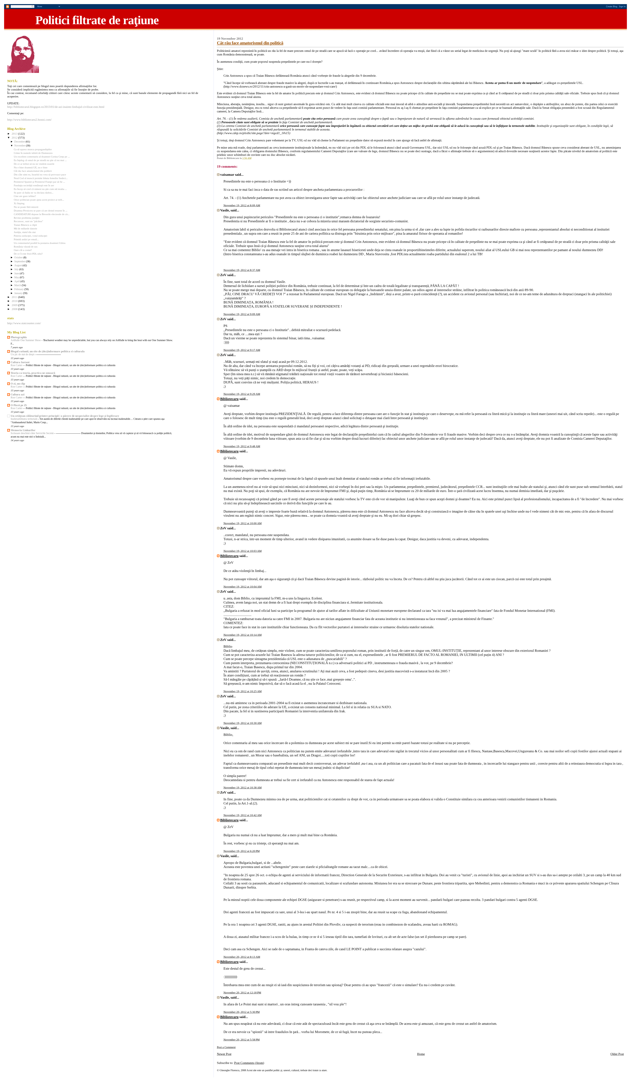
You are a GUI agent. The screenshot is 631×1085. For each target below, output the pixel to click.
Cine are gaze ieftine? (25, 196)
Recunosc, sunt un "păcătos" (28, 221)
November (20, 145)
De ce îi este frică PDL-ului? (28, 253)
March (18, 285)
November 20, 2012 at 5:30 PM (241, 1012)
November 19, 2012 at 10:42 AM (242, 815)
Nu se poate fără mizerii (26, 207)
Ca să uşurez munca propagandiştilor (33, 149)
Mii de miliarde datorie (25, 228)
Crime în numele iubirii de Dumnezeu (33, 153)
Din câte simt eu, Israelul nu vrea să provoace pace (40, 174)
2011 (15, 297)
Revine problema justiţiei (26, 217)
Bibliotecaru (229, 399)
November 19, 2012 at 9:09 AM (241, 314)
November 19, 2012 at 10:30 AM (242, 723)
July (16, 269)
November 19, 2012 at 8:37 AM (241, 270)
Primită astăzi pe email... (26, 239)
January (18, 293)
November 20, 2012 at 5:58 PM (241, 1039)
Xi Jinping (19, 203)
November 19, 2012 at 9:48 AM (241, 446)
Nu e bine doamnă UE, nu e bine (30, 167)
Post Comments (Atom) (249, 1063)
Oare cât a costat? (23, 250)
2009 (15, 305)
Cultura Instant (20, 362)
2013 (15, 133)
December (20, 141)
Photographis (19, 337)
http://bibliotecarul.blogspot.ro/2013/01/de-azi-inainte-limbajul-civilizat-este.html (55, 106)
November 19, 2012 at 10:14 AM (242, 634)
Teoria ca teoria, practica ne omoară (33, 373)
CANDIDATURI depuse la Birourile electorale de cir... (42, 214)
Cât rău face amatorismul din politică (250, 42)
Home (421, 1054)
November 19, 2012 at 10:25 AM (242, 691)
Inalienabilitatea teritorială (24, 418)
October (18, 257)
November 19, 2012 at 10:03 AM (242, 551)
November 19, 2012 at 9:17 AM (241, 350)
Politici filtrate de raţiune (97, 20)
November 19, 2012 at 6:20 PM (241, 851)
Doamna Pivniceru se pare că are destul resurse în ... (40, 210)
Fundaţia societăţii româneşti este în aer (34, 185)
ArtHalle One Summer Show (26, 340)
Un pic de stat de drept (23, 354)
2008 (15, 309)
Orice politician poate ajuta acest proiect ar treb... (39, 199)
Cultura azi (17, 394)
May (17, 277)
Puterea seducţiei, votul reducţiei (30, 235)
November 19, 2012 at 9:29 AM (241, 394)
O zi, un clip (18, 383)
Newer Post (224, 1054)
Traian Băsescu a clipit (25, 224)
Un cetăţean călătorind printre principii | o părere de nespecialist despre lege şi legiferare (65, 415)
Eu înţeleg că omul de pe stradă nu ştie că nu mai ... (40, 160)
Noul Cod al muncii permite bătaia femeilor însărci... (41, 178)
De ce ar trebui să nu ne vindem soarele (34, 163)
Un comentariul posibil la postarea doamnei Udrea (39, 243)
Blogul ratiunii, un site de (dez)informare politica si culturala (48, 351)
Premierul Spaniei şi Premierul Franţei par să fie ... (39, 181)
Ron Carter (17, 365)
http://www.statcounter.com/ (24, 323)
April (17, 281)
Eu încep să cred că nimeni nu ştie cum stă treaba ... (40, 189)
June (17, 273)
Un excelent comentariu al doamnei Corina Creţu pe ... (42, 156)
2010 (15, 301)
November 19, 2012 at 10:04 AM (242, 586)
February (19, 289)
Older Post (617, 1054)
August (18, 265)
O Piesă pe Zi (19, 405)
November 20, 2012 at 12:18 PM (242, 992)
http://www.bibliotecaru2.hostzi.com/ (29, 119)
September (20, 261)
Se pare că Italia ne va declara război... (33, 192)
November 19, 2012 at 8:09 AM (241, 205)
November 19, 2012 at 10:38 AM (242, 787)
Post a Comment (226, 1047)
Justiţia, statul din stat (25, 232)
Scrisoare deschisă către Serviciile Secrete (32, 433)
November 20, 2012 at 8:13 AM (241, 956)
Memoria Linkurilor (23, 430)
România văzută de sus (25, 246)
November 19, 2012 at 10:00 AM (242, 523)
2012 (15, 137)
